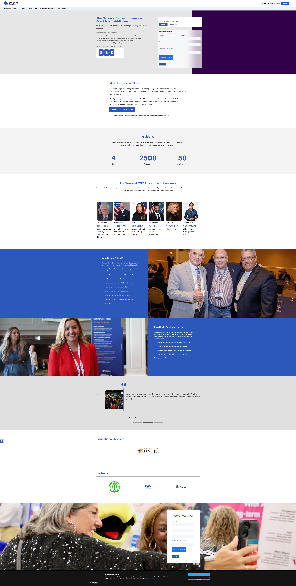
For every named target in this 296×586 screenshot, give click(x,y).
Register (285, 3)
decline (199, 579)
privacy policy (150, 578)
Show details (108, 583)
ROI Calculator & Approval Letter (165, 366)
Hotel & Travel (33, 8)
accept (198, 575)
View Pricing (173, 24)
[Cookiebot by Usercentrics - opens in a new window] (94, 583)
